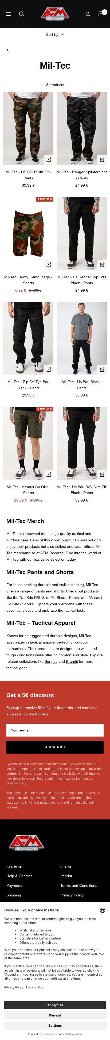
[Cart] (101, 13)
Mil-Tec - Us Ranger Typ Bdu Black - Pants (81, 280)
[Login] (87, 14)
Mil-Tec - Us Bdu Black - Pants (82, 385)
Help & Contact (19, 876)
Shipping (13, 895)
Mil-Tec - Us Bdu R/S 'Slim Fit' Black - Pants (82, 490)
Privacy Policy (72, 895)
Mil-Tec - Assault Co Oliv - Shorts (28, 490)
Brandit (72, 661)
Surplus (51, 661)
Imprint (66, 876)
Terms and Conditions (78, 885)
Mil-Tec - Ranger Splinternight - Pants (82, 175)
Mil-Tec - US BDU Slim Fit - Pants (28, 175)
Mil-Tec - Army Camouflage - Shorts (28, 280)
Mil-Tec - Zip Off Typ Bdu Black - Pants (28, 385)
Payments (14, 885)
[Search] (21, 13)
